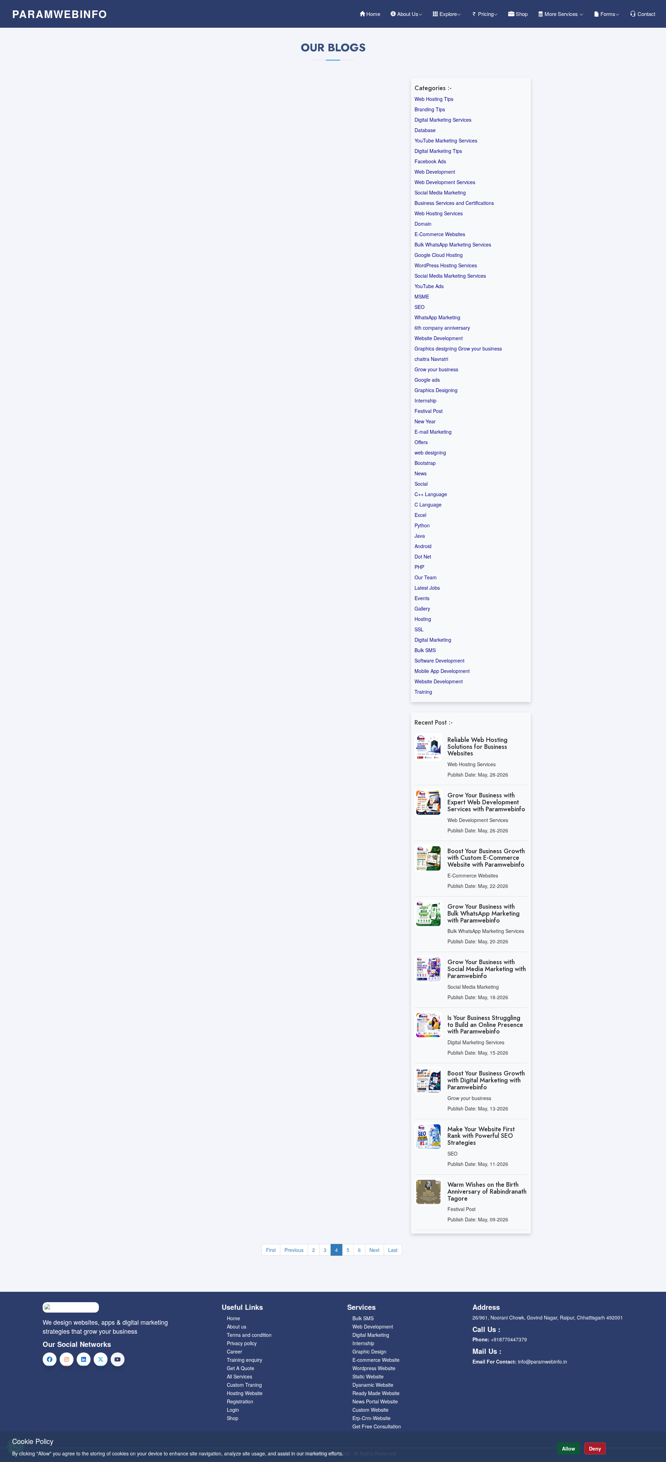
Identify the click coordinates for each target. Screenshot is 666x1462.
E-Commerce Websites (440, 234)
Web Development (435, 171)
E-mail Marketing (433, 431)
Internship (425, 400)
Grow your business (436, 369)
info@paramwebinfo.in (542, 1361)
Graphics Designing (436, 390)
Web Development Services (445, 182)
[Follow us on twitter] (101, 1359)
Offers (421, 442)
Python (422, 525)
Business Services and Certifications (454, 202)
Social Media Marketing (440, 192)
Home (372, 13)
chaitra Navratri (431, 358)
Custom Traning (244, 1384)
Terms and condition (249, 1334)
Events (422, 598)
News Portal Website (375, 1401)
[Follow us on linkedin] (84, 1359)
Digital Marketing (433, 639)
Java (420, 535)
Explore (447, 13)
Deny (595, 1448)
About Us (407, 13)
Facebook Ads (430, 161)
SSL (419, 629)
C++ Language (431, 494)
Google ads (427, 379)
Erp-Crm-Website (371, 1418)
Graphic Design (369, 1351)
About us (236, 1326)
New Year (425, 421)
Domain (423, 223)
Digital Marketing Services (443, 119)
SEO (420, 306)
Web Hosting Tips (434, 98)
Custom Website (370, 1409)
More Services (561, 13)
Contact (645, 13)
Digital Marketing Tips (438, 150)
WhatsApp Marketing (437, 317)
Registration (240, 1401)
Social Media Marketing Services (450, 275)
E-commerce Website (376, 1359)
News (421, 473)
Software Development (439, 660)
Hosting (423, 618)
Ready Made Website (376, 1393)
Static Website (368, 1376)
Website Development (439, 338)
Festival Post (429, 410)
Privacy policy (242, 1343)
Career (234, 1351)
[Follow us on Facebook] (50, 1359)
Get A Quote (240, 1368)
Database (425, 130)
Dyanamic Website (372, 1384)
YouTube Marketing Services (446, 140)
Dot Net (423, 556)
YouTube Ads (429, 286)
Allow (568, 1448)
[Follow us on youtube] (118, 1359)
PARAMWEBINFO (59, 14)
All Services (239, 1376)
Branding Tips (430, 109)
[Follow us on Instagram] (67, 1359)
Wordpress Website (373, 1368)
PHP (419, 566)
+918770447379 (509, 1339)
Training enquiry (244, 1359)
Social (421, 483)
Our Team (426, 577)
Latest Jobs (427, 587)
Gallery (422, 608)
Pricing (485, 13)
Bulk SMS (425, 650)
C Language (428, 504)
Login (233, 1409)
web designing (430, 452)
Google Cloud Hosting (439, 254)
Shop (521, 13)
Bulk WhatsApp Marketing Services (453, 244)
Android (423, 546)
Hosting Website (245, 1393)
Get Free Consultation (376, 1426)
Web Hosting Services (439, 213)
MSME (422, 296)
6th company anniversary (442, 327)
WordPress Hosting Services (446, 265)
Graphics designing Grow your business (458, 348)
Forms (607, 13)
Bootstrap (425, 462)
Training (423, 691)
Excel (420, 514)
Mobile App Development (442, 670)
